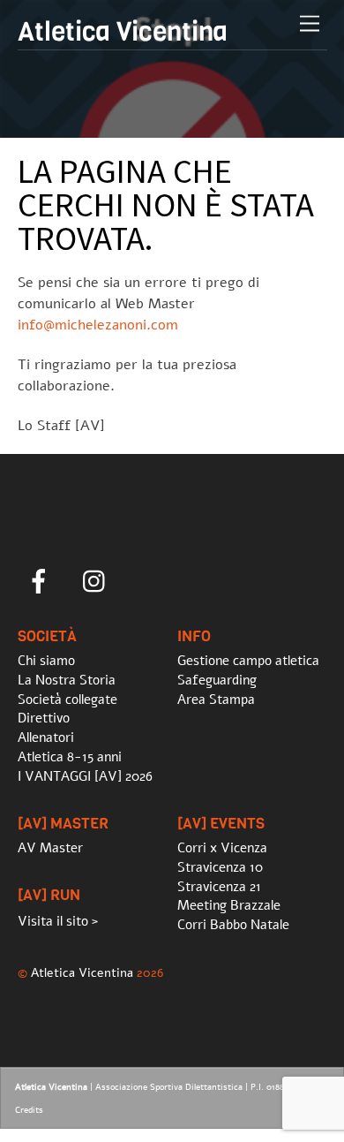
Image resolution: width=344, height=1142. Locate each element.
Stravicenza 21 (219, 887)
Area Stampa (216, 699)
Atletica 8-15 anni (70, 757)
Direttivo (44, 718)
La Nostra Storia (67, 680)
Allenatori (46, 737)
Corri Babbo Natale (233, 925)
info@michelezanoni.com (98, 325)
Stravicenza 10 (220, 867)
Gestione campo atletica (248, 660)
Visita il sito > (58, 921)
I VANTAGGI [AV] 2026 (85, 776)
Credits (29, 1110)
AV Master (50, 848)
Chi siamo (46, 660)
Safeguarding (217, 680)
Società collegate (67, 699)
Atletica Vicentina (82, 972)
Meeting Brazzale (228, 905)
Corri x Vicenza (222, 848)
